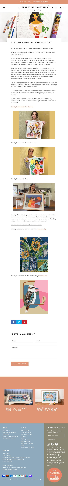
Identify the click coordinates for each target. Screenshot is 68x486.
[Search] (60, 8)
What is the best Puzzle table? (16, 409)
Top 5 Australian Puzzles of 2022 (48, 409)
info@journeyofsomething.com (16, 468)
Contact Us (7, 431)
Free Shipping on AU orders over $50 (34, 2)
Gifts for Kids (25, 442)
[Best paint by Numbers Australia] (34, 297)
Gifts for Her (25, 440)
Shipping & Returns (9, 432)
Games (23, 436)
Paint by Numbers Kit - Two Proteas (22, 107)
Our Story (6, 454)
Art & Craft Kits (26, 434)
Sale (22, 445)
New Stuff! (25, 431)
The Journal (7, 455)
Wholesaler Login (8, 438)
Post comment (20, 364)
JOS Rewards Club (27, 447)
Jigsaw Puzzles (26, 432)
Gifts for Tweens (27, 443)
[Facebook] (52, 444)
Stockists (6, 434)
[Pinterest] (56, 444)
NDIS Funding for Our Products (13, 459)
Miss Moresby (42, 229)
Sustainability (7, 461)
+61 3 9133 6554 (12, 470)
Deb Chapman (42, 276)
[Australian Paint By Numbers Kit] (34, 197)
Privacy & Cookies (26, 479)
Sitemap (38, 479)
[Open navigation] (4, 8)
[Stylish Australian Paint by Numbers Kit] (34, 161)
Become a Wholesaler (10, 436)
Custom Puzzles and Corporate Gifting (16, 457)
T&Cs (33, 479)
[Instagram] (48, 444)
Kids (22, 438)
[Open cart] (64, 8)
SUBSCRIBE (51, 439)
